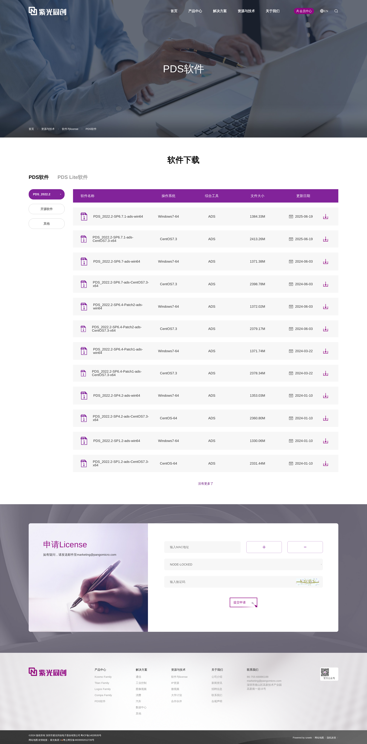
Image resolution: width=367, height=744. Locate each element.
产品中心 (195, 11)
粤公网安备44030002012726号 (78, 740)
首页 (174, 11)
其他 (138, 713)
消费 (138, 695)
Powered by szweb (302, 737)
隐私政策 (331, 737)
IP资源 (175, 682)
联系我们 (217, 695)
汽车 (138, 701)
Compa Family (103, 695)
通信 (138, 676)
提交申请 (239, 602)
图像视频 (141, 689)
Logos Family (103, 689)
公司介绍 (217, 676)
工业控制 (141, 682)
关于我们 (273, 11)
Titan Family (102, 682)
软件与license (70, 128)
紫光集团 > (55, 740)
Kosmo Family (103, 676)
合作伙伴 (176, 701)
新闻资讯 (217, 682)
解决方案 (220, 11)
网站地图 (33, 740)
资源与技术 (246, 11)
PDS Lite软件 (73, 177)
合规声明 (217, 701)
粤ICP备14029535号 (91, 735)
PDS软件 (91, 128)
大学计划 (176, 695)
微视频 (175, 689)
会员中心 (306, 11)
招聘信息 (217, 689)
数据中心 (141, 707)
